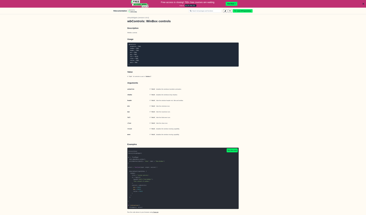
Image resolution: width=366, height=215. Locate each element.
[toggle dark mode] (225, 11)
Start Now (230, 4)
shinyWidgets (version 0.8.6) (138, 18)
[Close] (363, 4)
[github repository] (230, 11)
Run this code (232, 150)
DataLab (155, 212)
